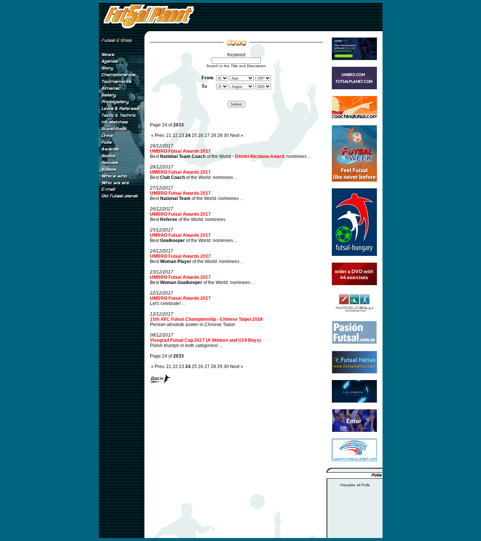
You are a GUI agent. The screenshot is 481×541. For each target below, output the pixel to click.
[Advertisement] (121, 326)
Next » (236, 135)
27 (207, 135)
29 (219, 135)
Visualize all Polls (355, 485)
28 (213, 135)
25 (194, 135)
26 (200, 135)
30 (226, 135)
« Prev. (158, 135)
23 (181, 135)
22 (175, 135)
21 (168, 135)
